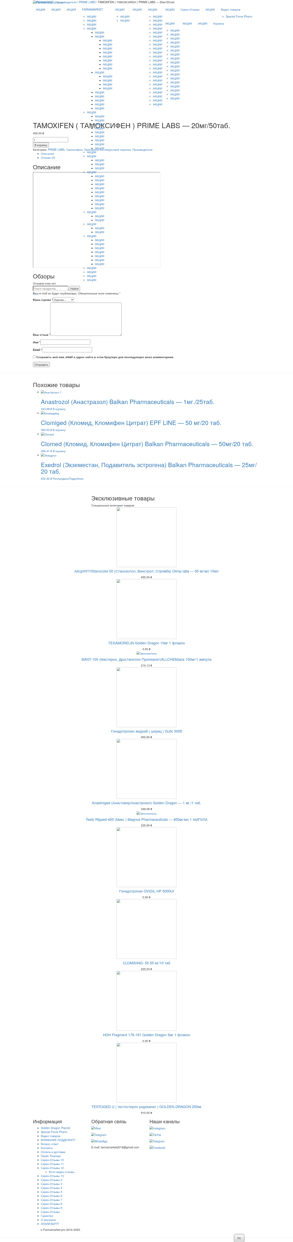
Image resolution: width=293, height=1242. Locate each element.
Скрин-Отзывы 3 (51, 1184)
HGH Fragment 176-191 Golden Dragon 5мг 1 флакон (146, 1034)
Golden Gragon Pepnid (55, 1128)
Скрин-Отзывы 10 (52, 1160)
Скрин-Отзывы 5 (51, 1192)
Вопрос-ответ (49, 1144)
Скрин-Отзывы (190, 9)
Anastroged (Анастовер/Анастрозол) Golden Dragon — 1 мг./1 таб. (146, 802)
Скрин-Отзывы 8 (51, 1204)
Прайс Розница (51, 1156)
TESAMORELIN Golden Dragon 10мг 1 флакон (146, 642)
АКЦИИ (40, 9)
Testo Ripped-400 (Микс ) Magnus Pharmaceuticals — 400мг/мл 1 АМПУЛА (146, 819)
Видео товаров (230, 9)
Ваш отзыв (41, 335)
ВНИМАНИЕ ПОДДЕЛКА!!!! (58, 1140)
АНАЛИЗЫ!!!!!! (50, 1224)
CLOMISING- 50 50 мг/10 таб (146, 962)
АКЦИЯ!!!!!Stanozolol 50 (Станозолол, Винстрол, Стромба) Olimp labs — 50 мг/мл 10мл (146, 570)
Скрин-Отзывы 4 (51, 1188)
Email (37, 350)
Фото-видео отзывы (61, 1172)
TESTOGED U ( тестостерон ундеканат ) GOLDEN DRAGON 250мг (146, 1106)
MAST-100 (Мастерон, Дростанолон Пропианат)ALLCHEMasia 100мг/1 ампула (146, 659)
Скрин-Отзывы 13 (52, 1176)
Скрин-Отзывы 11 (52, 1164)
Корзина (218, 23)
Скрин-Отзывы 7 (51, 1200)
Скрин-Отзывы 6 (51, 1196)
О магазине (48, 1220)
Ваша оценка (43, 300)
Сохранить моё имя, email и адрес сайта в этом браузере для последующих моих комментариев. (105, 357)
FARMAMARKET (92, 9)
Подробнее (76, 478)
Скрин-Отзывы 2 (51, 1180)
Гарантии (47, 1216)
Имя (36, 342)
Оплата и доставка (53, 1152)
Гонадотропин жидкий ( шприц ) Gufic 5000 (146, 731)
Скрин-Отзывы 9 (51, 1208)
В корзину (59, 409)
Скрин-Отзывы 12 (52, 1168)
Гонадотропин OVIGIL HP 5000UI (146, 890)
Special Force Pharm (239, 16)
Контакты (47, 1148)
